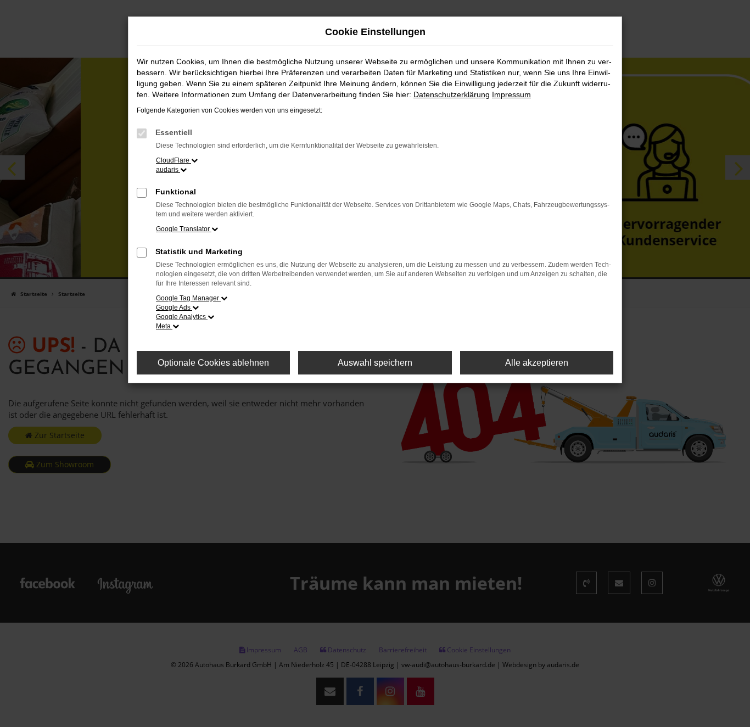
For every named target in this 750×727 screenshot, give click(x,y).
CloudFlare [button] (173, 160)
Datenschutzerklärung (451, 94)
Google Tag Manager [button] (188, 298)
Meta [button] (164, 326)
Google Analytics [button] (182, 317)
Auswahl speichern (375, 362)
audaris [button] (168, 170)
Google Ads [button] (174, 307)
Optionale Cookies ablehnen (213, 362)
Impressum (511, 94)
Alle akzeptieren (536, 362)
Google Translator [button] (183, 229)
